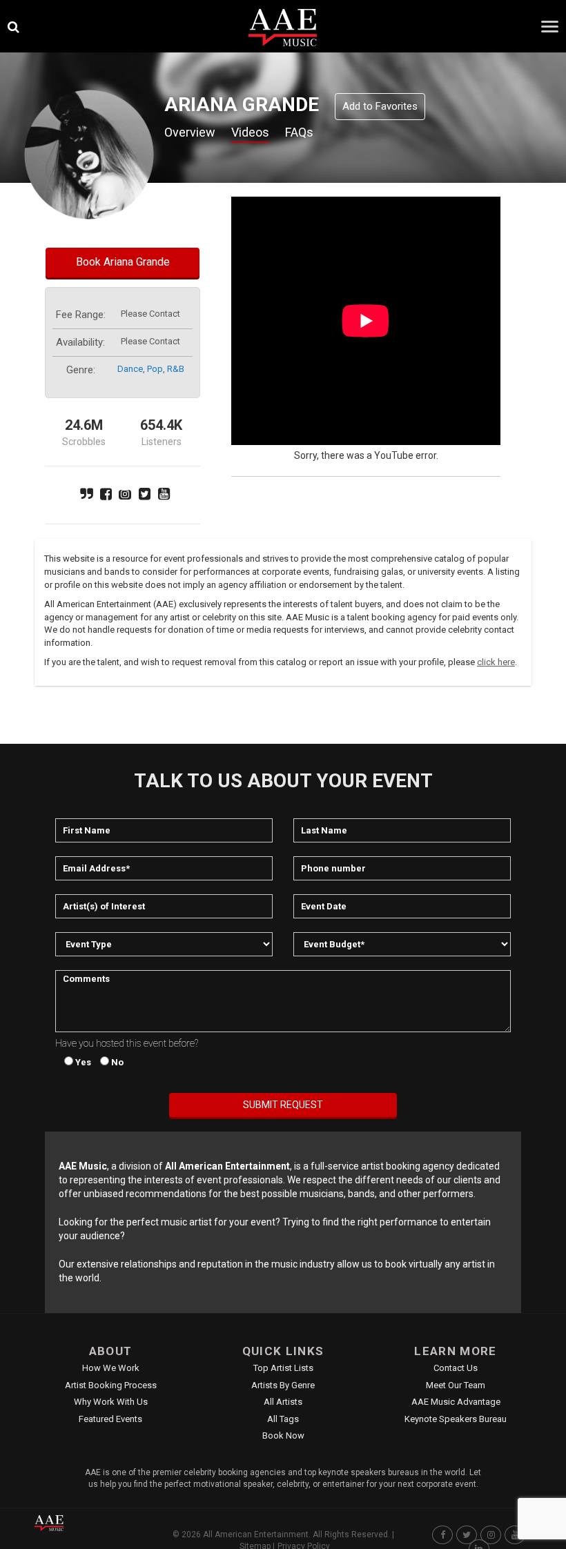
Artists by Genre (283, 1385)
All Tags (283, 1419)
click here (496, 662)
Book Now (283, 1435)
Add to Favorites (380, 106)
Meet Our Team (455, 1385)
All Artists (283, 1402)
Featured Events (110, 1419)
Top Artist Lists (283, 1368)
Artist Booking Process (111, 1385)
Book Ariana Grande (123, 261)
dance (130, 369)
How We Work (110, 1368)
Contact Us (455, 1368)
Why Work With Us (111, 1402)
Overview (189, 132)
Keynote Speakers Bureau (455, 1419)
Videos (250, 132)
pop (155, 369)
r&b (175, 369)
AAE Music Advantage (455, 1402)
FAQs (299, 132)
